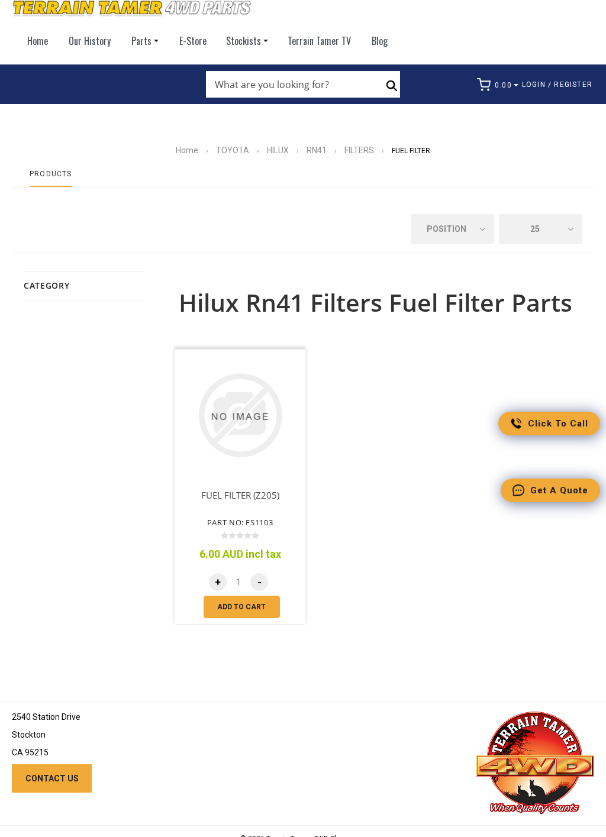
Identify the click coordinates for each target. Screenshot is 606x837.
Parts (141, 41)
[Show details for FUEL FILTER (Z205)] (240, 415)
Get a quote (559, 490)
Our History (90, 41)
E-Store (193, 41)
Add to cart (241, 607)
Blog (380, 41)
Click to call (558, 423)
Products (51, 174)
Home (37, 41)
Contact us (52, 778)
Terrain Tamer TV (319, 41)
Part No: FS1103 (240, 522)
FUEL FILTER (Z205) (240, 495)
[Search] (391, 84)
